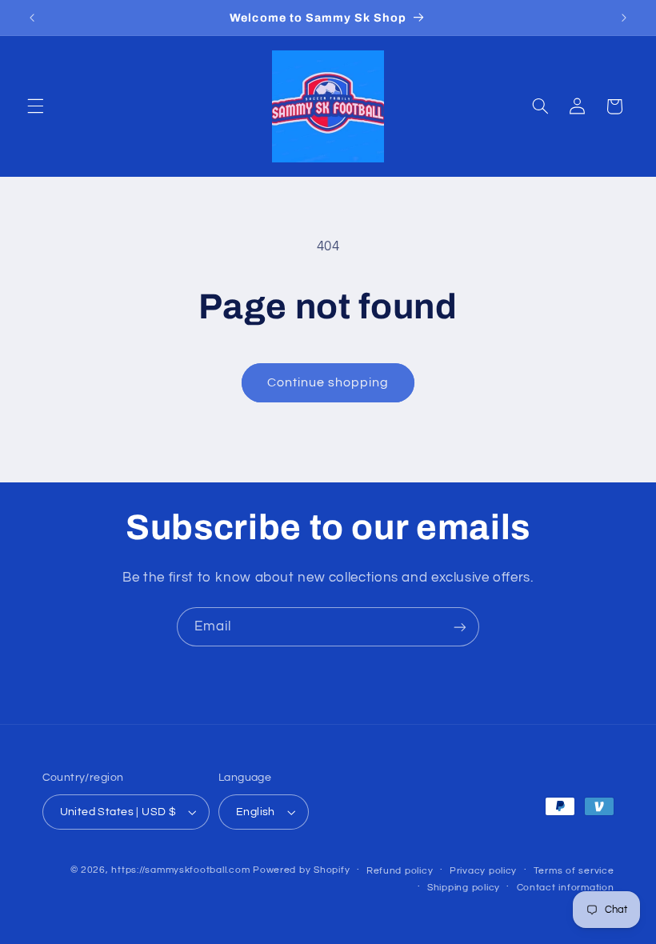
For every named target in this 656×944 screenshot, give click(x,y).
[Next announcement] (624, 17)
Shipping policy (463, 887)
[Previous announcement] (32, 17)
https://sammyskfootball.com (180, 870)
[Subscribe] (460, 626)
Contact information (565, 887)
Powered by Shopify (301, 870)
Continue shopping (328, 382)
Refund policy (400, 870)
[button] (35, 106)
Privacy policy (483, 870)
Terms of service (574, 870)
